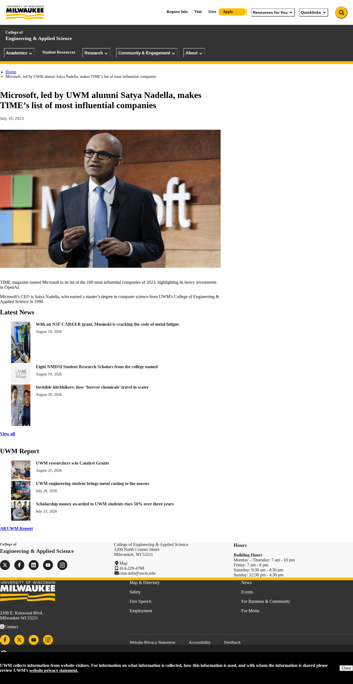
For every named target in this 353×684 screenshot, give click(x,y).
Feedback (232, 642)
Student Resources (58, 52)
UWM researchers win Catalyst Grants (72, 463)
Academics (16, 53)
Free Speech (140, 601)
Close (346, 668)
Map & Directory (145, 582)
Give (212, 12)
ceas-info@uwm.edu (137, 573)
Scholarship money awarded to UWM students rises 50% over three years (105, 504)
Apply (228, 12)
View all (7, 433)
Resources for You (270, 12)
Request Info (177, 12)
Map (123, 563)
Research (94, 53)
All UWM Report (16, 528)
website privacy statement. (53, 670)
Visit (198, 12)
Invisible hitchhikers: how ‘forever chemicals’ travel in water (92, 387)
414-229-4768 (131, 568)
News (246, 582)
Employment (141, 610)
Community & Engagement (144, 53)
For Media (250, 610)
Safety (135, 592)
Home (11, 72)
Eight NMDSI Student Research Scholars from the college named (97, 366)
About (191, 53)
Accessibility (200, 642)
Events (247, 592)
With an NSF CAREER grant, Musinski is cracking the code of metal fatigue (107, 324)
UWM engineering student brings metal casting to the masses (92, 483)
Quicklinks (311, 12)
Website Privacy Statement (152, 642)
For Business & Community (265, 601)
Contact (11, 626)
